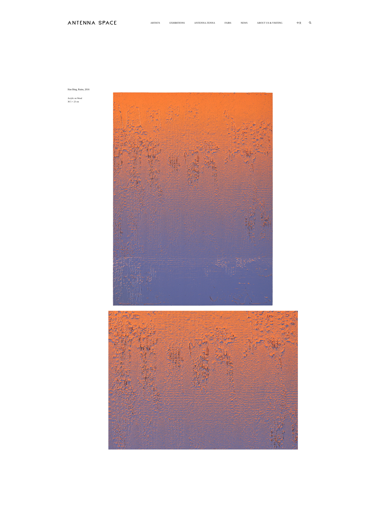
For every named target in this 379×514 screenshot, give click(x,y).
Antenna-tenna (204, 23)
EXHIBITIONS (177, 23)
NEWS (244, 23)
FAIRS (228, 23)
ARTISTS (155, 23)
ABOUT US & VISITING (269, 23)
